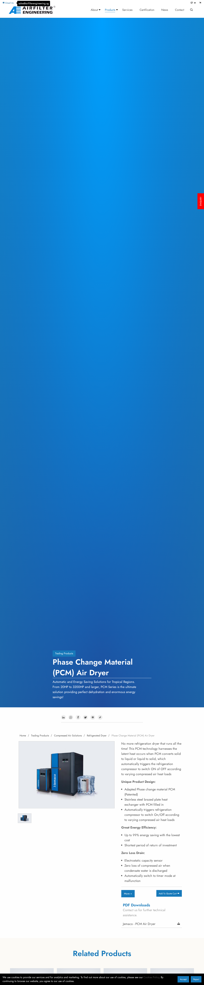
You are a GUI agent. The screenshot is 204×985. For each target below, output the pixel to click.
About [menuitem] (94, 10)
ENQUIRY (200, 201)
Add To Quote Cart (168, 893)
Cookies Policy (151, 977)
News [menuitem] (164, 10)
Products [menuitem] (110, 10)
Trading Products (64, 653)
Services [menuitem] (127, 10)
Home (23, 735)
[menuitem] (192, 3)
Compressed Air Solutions (68, 735)
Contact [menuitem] (179, 10)
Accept (183, 979)
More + (128, 893)
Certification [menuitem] (147, 10)
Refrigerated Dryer (96, 735)
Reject (196, 979)
